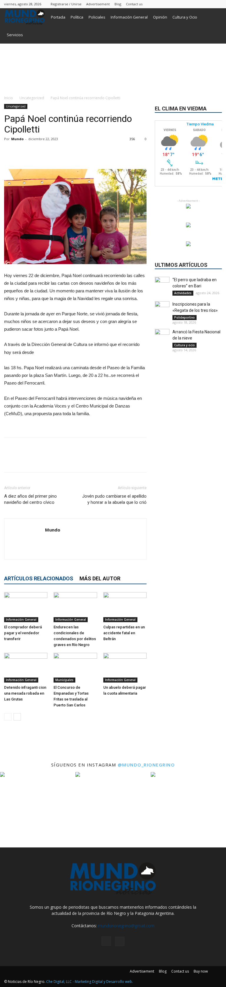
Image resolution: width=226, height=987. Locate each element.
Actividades (183, 293)
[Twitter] (217, 4)
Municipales (64, 680)
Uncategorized (31, 97)
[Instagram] (207, 4)
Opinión (160, 17)
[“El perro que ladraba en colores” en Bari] (162, 284)
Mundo (17, 139)
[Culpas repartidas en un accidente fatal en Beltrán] (125, 607)
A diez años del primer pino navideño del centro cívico (30, 499)
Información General (129, 17)
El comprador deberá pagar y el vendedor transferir (23, 633)
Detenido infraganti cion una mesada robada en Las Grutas (25, 693)
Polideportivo (184, 317)
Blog (117, 4)
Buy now (201, 971)
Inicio (8, 97)
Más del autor (99, 578)
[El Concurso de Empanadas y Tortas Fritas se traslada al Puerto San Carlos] (75, 668)
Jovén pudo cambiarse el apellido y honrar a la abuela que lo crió (114, 499)
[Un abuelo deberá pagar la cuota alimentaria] (125, 668)
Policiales (97, 17)
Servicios (15, 34)
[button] (215, 17)
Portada (58, 17)
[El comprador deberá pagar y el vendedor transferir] (25, 607)
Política (77, 17)
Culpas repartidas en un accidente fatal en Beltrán (124, 633)
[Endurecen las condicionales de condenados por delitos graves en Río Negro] (75, 607)
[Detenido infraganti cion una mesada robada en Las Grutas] (25, 668)
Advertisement (98, 4)
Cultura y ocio (184, 345)
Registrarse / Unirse (66, 4)
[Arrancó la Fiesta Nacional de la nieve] (162, 336)
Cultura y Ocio (184, 17)
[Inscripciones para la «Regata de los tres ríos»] (162, 308)
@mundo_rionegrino (146, 765)
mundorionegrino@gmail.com (126, 925)
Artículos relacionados (38, 578)
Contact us (134, 4)
